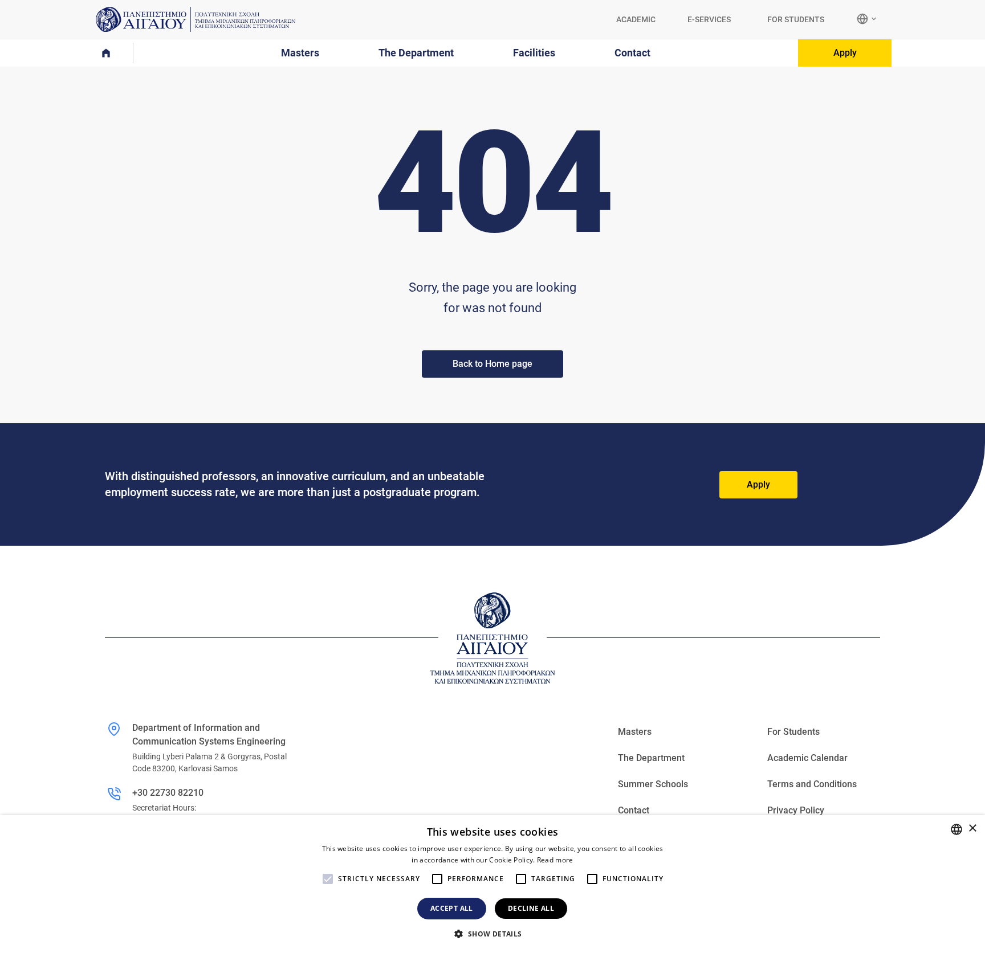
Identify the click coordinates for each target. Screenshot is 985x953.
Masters (635, 731)
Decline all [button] (531, 908)
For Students (793, 731)
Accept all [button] (451, 908)
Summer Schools (653, 784)
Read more (555, 860)
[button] (492, 933)
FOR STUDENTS (795, 19)
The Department (651, 757)
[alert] (492, 884)
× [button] (972, 828)
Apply (845, 52)
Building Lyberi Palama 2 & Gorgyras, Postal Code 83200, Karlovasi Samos (209, 762)
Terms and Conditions (812, 784)
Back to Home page (492, 363)
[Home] (113, 53)
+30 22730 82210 (167, 792)
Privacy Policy (795, 810)
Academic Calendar (807, 757)
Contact (633, 810)
